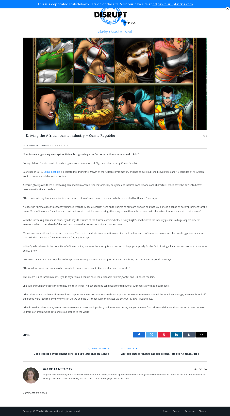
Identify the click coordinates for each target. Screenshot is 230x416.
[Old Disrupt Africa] (115, 19)
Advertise (190, 411)
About (166, 411)
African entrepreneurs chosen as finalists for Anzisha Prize (160, 353)
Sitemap (203, 411)
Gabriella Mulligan (36, 145)
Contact (177, 411)
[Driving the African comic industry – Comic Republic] (115, 84)
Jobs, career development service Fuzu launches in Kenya (71, 353)
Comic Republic (51, 171)
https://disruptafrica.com (173, 4)
